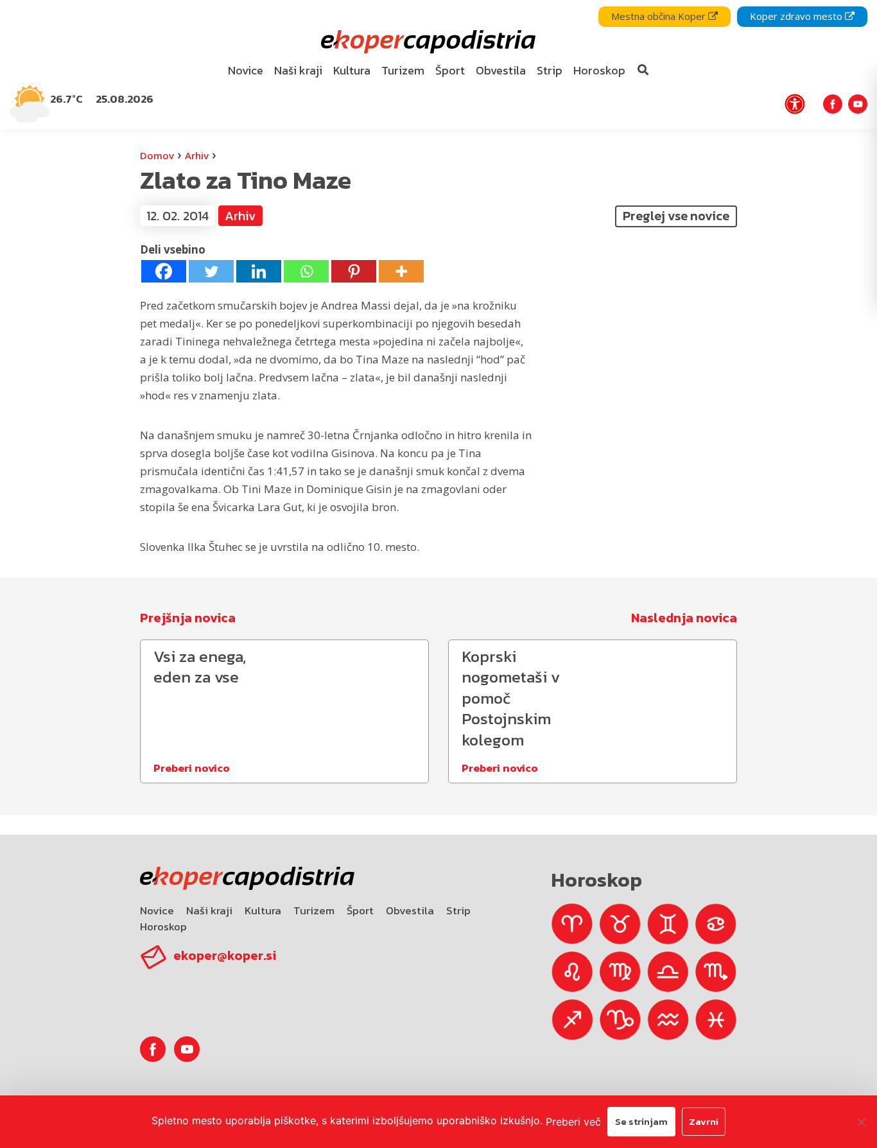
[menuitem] (246, 71)
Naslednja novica (684, 617)
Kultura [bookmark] (351, 70)
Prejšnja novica (188, 617)
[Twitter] (211, 271)
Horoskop (163, 926)
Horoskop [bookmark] (599, 70)
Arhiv (197, 155)
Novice (157, 910)
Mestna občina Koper (659, 16)
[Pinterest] (353, 271)
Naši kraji (209, 910)
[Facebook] (163, 271)
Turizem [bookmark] (402, 70)
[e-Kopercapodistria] (426, 42)
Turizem (313, 910)
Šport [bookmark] (450, 70)
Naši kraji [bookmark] (298, 70)
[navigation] (438, 64)
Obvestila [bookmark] (501, 70)
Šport (360, 910)
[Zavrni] (861, 1121)
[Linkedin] (258, 271)
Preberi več (573, 1121)
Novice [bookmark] (245, 70)
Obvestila (410, 910)
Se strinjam (641, 1121)
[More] (401, 271)
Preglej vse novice (676, 215)
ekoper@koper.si (224, 955)
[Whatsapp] (306, 271)
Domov (157, 155)
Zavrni (703, 1121)
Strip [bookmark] (549, 70)
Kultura (263, 910)
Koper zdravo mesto (797, 16)
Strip (458, 910)
